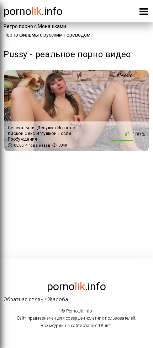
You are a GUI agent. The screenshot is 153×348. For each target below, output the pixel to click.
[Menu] (143, 13)
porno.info (33, 11)
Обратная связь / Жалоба (36, 299)
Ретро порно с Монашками (35, 26)
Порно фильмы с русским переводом (47, 35)
